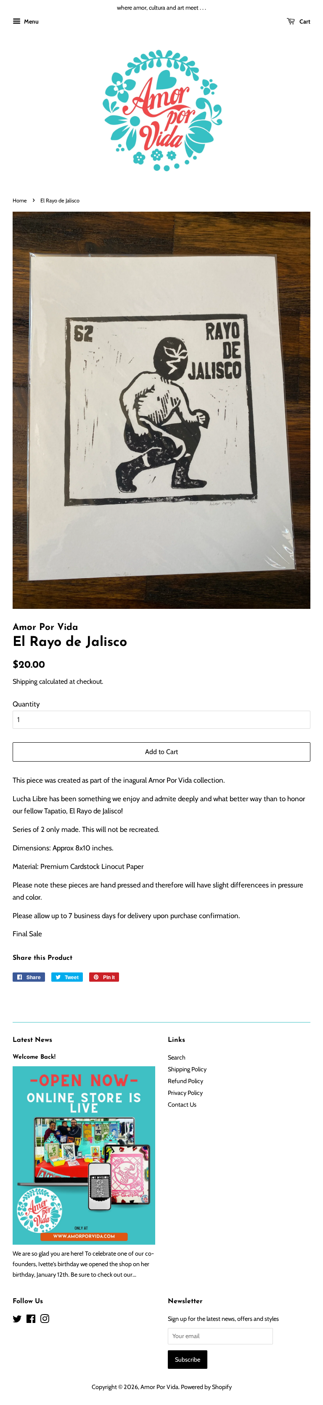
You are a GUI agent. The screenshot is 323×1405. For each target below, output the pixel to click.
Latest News (32, 1040)
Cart (304, 21)
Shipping (25, 681)
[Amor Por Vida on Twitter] (17, 1320)
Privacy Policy (185, 1093)
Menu (31, 21)
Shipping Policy (187, 1069)
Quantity (26, 704)
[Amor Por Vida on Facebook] (31, 1320)
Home (20, 200)
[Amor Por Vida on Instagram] (44, 1320)
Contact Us (182, 1104)
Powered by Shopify (206, 1387)
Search (176, 1057)
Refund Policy (185, 1081)
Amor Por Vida (159, 1387)
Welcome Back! (34, 1057)
